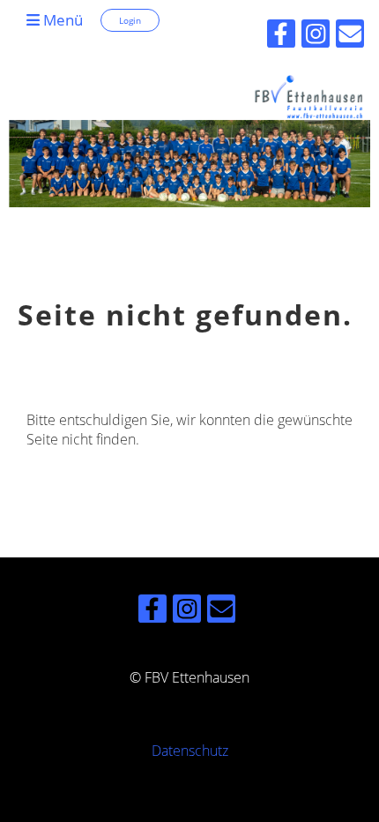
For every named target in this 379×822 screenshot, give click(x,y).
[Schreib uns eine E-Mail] (221, 612)
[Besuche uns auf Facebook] (152, 612)
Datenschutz (190, 750)
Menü (61, 20)
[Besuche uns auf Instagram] (187, 612)
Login (130, 20)
